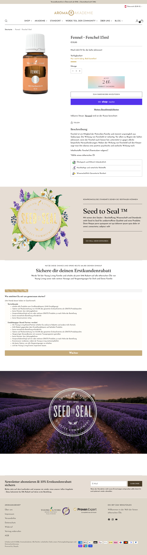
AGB (7, 536)
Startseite (8, 30)
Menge (74, 66)
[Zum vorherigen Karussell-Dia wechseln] (135, 468)
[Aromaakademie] (73, 12)
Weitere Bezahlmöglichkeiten (106, 110)
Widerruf (9, 527)
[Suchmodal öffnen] (6, 21)
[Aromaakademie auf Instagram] (113, 520)
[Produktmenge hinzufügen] (73, 71)
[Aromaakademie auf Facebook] (109, 520)
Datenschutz (10, 523)
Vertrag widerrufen (13, 531)
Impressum (9, 514)
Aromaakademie (26, 542)
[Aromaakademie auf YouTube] (116, 520)
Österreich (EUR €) (134, 6)
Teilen (77, 122)
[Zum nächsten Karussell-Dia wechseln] (140, 467)
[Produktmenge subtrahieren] (80, 71)
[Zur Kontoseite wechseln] (136, 21)
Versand (88, 116)
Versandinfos (10, 518)
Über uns (9, 510)
